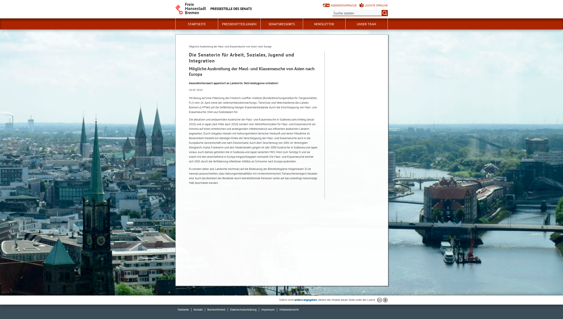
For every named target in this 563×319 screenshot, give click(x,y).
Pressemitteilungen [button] (239, 24)
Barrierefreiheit (216, 309)
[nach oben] (549, 305)
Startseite (183, 309)
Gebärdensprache (344, 5)
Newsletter (324, 24)
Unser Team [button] (366, 24)
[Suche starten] (385, 13)
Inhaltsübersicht (289, 309)
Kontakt (198, 309)
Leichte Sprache (376, 5)
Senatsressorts (282, 24)
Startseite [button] (197, 24)
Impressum (268, 309)
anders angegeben (305, 300)
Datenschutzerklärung (243, 309)
